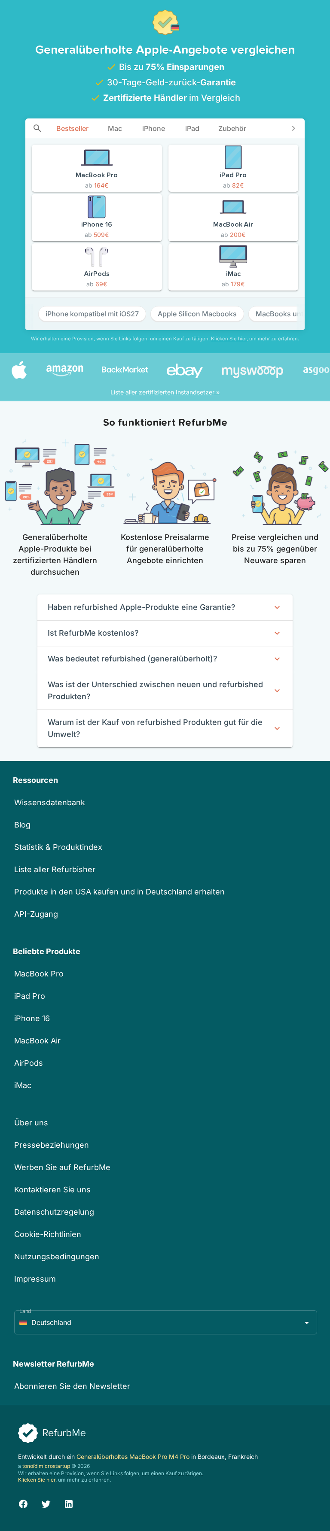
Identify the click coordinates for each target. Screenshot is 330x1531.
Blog (22, 824)
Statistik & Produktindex (58, 847)
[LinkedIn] (69, 1502)
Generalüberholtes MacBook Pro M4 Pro (133, 1456)
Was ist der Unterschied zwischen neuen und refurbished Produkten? (155, 690)
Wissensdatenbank (49, 802)
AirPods (28, 1062)
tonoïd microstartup (46, 1466)
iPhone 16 (32, 1018)
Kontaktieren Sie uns (52, 1189)
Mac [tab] (115, 128)
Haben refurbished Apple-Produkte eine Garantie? (141, 607)
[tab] (37, 128)
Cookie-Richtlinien (47, 1234)
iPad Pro (29, 995)
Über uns (31, 1122)
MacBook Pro (39, 973)
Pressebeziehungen (51, 1144)
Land (25, 1311)
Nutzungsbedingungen (56, 1256)
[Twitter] (46, 1502)
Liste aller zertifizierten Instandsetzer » (165, 392)
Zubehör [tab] (232, 128)
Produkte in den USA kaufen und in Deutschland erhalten (119, 891)
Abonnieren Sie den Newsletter (72, 1386)
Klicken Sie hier (229, 339)
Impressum (35, 1278)
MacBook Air (37, 1040)
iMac (22, 1085)
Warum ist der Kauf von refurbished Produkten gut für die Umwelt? (155, 728)
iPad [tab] (192, 128)
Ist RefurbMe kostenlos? (93, 632)
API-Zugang (36, 914)
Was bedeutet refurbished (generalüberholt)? (132, 658)
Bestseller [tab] (72, 128)
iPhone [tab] (153, 128)
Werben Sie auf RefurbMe (62, 1167)
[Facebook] (23, 1502)
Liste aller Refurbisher (54, 869)
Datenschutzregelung (54, 1211)
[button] (165, 1322)
